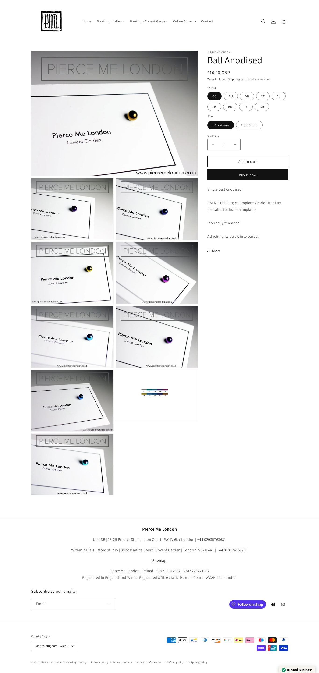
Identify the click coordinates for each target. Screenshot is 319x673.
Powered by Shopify (75, 662)
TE (246, 107)
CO (214, 96)
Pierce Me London (51, 662)
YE (263, 96)
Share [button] (216, 251)
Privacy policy (99, 662)
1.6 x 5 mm (249, 125)
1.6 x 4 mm (220, 125)
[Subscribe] (110, 604)
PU (231, 96)
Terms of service (122, 662)
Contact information (149, 662)
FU (278, 96)
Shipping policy (198, 662)
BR (230, 107)
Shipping (234, 79)
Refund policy (175, 662)
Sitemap (159, 560)
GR (262, 107)
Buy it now (248, 175)
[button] (184, 21)
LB (214, 107)
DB (247, 96)
